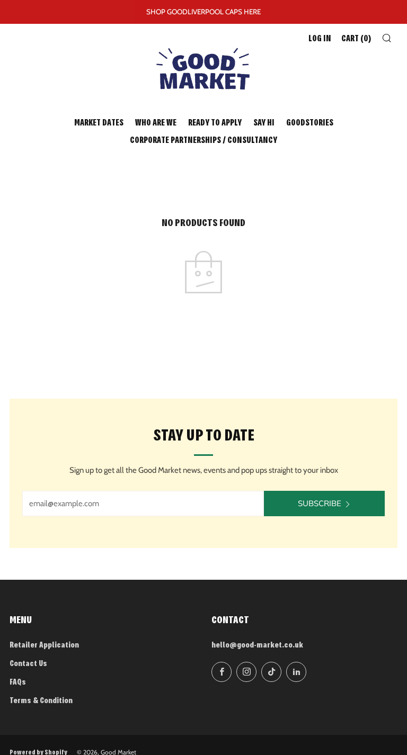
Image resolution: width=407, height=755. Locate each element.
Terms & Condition (41, 701)
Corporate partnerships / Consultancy (203, 141)
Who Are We (155, 123)
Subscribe (319, 503)
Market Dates (98, 123)
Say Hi (264, 123)
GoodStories (309, 123)
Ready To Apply (215, 123)
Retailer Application (44, 646)
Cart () (356, 39)
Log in (319, 39)
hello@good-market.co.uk (257, 646)
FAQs (18, 683)
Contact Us (28, 664)
